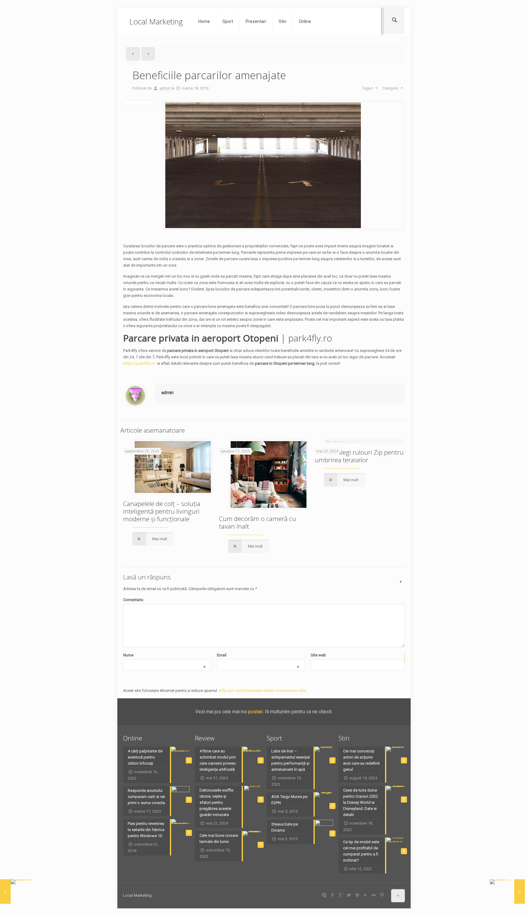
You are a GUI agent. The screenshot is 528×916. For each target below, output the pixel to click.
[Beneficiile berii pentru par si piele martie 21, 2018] (507, 891)
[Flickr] (373, 895)
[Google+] (340, 895)
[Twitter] (349, 895)
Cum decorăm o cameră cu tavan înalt (257, 522)
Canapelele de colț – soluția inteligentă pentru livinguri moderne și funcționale (161, 511)
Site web (318, 655)
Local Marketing (156, 21)
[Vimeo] (357, 895)
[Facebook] (332, 895)
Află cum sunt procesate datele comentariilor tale (262, 690)
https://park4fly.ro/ (139, 363)
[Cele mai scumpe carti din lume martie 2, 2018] (17, 891)
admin (165, 88)
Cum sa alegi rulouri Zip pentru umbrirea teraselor (359, 456)
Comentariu (262, 599)
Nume (164, 655)
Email (258, 655)
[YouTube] (365, 895)
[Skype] (324, 895)
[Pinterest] (382, 895)
